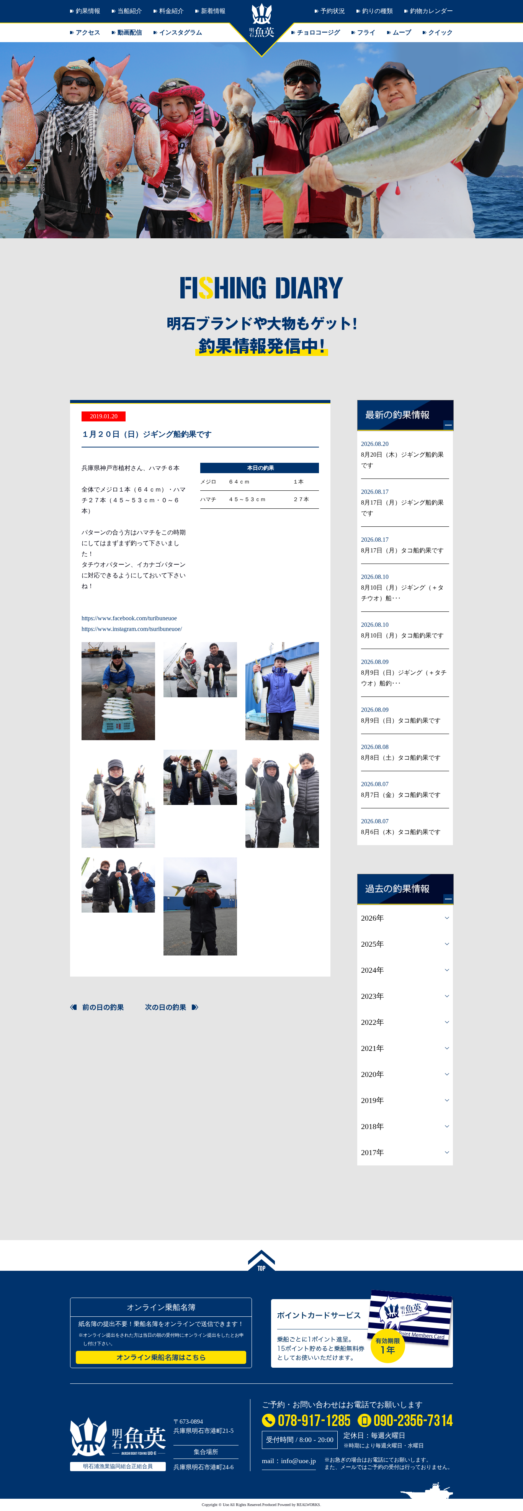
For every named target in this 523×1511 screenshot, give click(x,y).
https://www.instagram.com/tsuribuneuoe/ (132, 629)
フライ (366, 32)
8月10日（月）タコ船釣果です (402, 635)
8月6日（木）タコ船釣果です (401, 832)
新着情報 (213, 11)
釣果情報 (88, 11)
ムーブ (402, 32)
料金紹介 (171, 11)
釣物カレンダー (431, 11)
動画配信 (130, 32)
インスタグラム (180, 32)
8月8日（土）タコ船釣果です (401, 757)
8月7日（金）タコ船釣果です (401, 795)
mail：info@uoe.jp (289, 1461)
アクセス (88, 32)
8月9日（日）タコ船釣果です (401, 720)
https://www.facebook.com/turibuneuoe (129, 618)
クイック (440, 32)
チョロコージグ (318, 32)
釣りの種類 (377, 11)
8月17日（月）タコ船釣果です (402, 550)
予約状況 (332, 11)
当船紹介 (130, 11)
